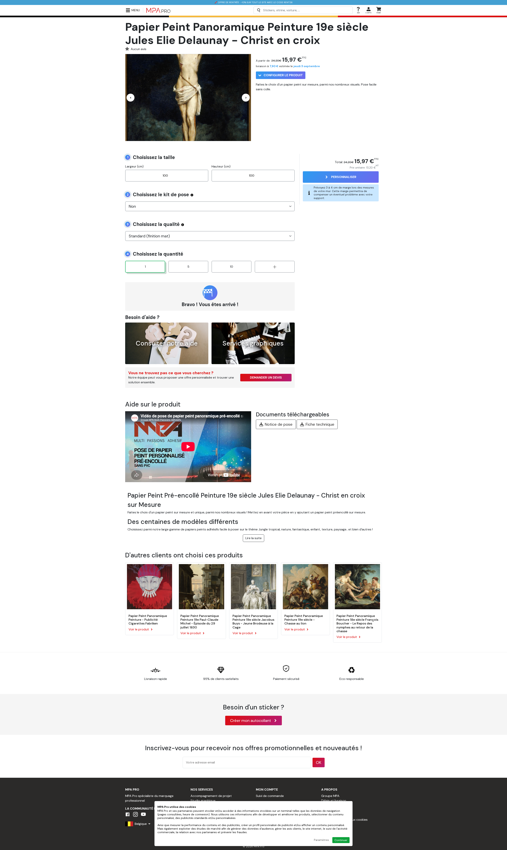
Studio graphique (203, 801)
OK (318, 762)
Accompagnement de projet (211, 796)
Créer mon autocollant (250, 720)
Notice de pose (279, 424)
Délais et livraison (333, 801)
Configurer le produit (283, 75)
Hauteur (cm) (221, 166)
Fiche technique (320, 424)
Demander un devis (266, 377)
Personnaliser (343, 177)
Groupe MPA (330, 796)
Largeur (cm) (134, 166)
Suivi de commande (270, 796)
